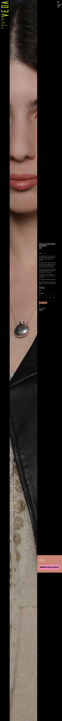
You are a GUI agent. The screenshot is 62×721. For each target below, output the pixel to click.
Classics (3, 22)
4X (47, 297)
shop (2, 18)
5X (50, 297)
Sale (2, 28)
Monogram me (42, 286)
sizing (44, 253)
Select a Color (42, 288)
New (2, 20)
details (40, 253)
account (59, 4)
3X (43, 297)
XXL (40, 297)
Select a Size (41, 293)
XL (51, 294)
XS (39, 294)
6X (53, 297)
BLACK (40, 290)
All (1, 26)
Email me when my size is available (42, 309)
